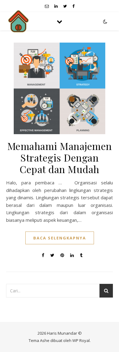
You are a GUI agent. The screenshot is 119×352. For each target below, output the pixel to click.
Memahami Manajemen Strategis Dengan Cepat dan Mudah (59, 157)
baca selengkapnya (59, 238)
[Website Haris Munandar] (18, 21)
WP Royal (81, 340)
